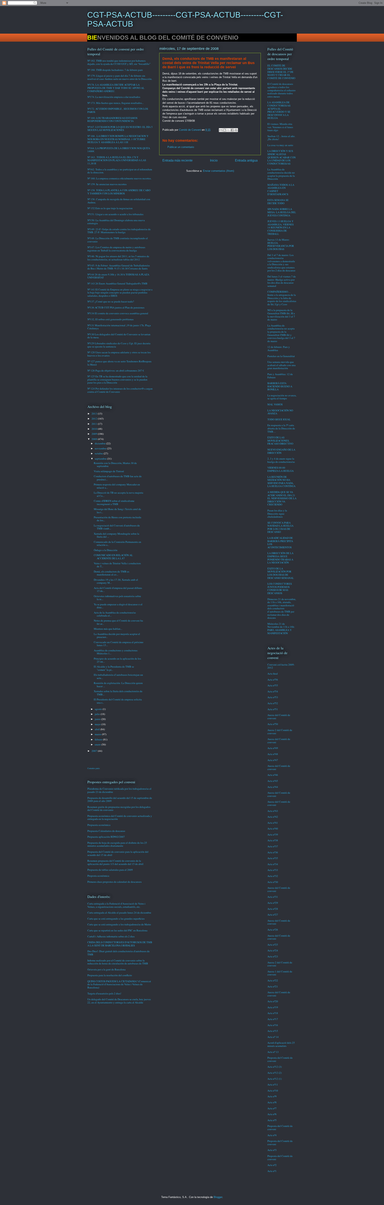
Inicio (214, 160)
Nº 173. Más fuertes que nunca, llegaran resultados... (115, 103)
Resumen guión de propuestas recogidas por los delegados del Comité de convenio (118, 808)
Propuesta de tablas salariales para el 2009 (110, 870)
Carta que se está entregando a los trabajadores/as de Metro (119, 924)
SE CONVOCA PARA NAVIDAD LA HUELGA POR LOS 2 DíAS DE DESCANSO (280, 527)
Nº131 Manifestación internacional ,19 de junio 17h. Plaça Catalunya (119, 326)
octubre (99, 453)
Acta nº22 (272, 980)
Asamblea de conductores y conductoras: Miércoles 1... (116, 652)
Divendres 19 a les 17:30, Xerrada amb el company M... (116, 581)
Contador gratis (93, 768)
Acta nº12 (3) (274, 1066)
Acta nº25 (272, 944)
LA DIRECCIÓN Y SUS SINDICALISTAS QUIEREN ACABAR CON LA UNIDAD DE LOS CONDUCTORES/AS (281, 157)
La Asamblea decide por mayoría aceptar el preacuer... (117, 635)
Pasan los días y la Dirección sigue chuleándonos (277, 513)
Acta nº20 (272, 1001)
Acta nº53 (272, 697)
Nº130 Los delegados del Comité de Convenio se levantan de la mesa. (118, 335)
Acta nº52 (272, 703)
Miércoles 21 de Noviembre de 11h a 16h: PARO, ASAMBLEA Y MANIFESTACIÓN (281, 628)
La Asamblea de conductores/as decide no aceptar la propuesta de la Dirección (281, 174)
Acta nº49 (272, 748)
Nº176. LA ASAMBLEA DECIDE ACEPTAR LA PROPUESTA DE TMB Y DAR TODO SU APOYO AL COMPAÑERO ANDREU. (115, 88)
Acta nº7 (272, 1108)
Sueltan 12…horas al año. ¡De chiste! (281, 137)
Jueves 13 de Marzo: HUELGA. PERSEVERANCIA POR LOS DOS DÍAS (280, 244)
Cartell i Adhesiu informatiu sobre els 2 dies (111, 936)
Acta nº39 (272, 834)
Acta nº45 (272, 781)
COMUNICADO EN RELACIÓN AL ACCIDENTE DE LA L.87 (113, 556)
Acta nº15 (272, 1031)
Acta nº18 (272, 1013)
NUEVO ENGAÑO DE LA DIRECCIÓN (281, 451)
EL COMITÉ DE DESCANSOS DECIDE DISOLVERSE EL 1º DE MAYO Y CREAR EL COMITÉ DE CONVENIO (281, 72)
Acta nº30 (272, 882)
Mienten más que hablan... (108, 629)
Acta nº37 (272, 846)
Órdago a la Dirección (105, 550)
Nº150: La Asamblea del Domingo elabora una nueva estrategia (116, 221)
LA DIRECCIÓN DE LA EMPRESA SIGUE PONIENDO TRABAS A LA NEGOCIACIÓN (280, 557)
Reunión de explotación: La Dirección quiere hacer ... (118, 684)
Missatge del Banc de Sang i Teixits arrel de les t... (117, 510)
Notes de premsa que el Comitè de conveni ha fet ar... (118, 622)
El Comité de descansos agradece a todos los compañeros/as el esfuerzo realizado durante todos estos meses (281, 90)
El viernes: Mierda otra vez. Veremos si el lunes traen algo (280, 127)
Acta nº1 (272, 1171)
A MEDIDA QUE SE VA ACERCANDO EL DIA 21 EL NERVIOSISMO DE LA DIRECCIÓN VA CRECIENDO (281, 498)
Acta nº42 (272, 816)
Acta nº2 (272, 1165)
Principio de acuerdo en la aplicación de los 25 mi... (117, 660)
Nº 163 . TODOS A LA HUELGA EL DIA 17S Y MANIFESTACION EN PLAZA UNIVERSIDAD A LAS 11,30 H (116, 160)
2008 (95, 439)
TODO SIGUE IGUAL (279, 419)
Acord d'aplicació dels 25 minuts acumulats (281, 1044)
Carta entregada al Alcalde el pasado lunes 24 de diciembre (119, 912)
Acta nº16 (272, 1025)
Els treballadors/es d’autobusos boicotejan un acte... (118, 676)
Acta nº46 (272, 775)
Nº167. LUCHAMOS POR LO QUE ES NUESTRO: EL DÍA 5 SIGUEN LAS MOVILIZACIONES (120, 128)
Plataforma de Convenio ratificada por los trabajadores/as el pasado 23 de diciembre (119, 790)
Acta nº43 (272, 811)
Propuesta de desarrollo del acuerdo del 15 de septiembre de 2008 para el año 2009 (119, 799)
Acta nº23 (272, 956)
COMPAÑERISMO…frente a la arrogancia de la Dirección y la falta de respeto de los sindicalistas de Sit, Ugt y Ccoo (281, 298)
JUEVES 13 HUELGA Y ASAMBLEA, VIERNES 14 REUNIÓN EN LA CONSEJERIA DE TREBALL (280, 227)
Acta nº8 (272, 1102)
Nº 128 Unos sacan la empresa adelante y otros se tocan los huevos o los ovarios (119, 353)
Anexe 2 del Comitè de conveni (279, 731)
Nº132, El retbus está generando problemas (110, 319)
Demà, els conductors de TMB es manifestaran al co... (111, 573)
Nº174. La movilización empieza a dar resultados (113, 97)
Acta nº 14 (273, 1037)
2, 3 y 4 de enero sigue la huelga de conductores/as (281, 460)
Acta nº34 (272, 864)
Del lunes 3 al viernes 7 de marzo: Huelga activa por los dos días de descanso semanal (281, 281)
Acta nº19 (272, 1007)
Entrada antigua (246, 160)
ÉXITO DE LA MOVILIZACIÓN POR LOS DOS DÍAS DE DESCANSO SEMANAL (280, 573)
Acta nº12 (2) (274, 1072)
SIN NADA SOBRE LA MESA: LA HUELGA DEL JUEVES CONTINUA (281, 212)
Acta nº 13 (273, 1052)
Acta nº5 (272, 1120)
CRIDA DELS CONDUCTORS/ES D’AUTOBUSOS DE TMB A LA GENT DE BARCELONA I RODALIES (119, 943)
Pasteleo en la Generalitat (281, 356)
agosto (99, 709)
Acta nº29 (272, 903)
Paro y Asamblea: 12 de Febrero (280, 375)
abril (97, 729)
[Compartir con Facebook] (232, 130)
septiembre (101, 458)
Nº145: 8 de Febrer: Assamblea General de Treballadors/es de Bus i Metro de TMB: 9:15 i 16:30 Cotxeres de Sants (118, 267)
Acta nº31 (272, 897)
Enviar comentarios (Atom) (218, 170)
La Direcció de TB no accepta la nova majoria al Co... (118, 494)
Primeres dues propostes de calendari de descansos (114, 882)
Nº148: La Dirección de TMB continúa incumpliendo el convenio (117, 239)
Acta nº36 (272, 852)
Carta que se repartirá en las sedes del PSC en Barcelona (117, 930)
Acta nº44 (272, 787)
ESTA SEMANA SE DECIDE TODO (278, 201)
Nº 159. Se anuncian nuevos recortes (107, 184)
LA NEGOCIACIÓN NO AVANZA (280, 412)
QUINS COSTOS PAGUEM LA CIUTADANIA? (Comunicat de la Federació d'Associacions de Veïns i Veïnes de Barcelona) (119, 984)
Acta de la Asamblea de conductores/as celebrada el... (115, 614)
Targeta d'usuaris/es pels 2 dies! (104, 993)
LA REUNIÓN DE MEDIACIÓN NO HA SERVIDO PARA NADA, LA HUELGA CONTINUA (281, 481)
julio (98, 714)
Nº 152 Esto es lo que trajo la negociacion (110, 208)
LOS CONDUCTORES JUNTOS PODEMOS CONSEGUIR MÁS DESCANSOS (279, 588)
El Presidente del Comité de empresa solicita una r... (118, 701)
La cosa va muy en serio (280, 145)
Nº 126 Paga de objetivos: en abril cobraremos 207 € (115, 370)
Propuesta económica (98, 825)
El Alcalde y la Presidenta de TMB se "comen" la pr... (114, 668)
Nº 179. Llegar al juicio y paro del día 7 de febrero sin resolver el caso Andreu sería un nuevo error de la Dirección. (119, 77)
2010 (95, 429)
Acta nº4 (272, 1135)
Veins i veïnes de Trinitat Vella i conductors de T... (117, 564)
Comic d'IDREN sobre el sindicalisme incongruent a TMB (114, 502)
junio (98, 719)
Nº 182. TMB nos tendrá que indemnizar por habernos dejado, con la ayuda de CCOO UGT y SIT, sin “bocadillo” (119, 62)
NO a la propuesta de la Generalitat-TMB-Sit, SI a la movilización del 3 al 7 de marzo (281, 314)
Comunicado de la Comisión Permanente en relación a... (117, 543)
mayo (98, 724)
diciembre (100, 443)
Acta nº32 (272, 876)
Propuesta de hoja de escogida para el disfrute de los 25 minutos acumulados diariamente (117, 844)
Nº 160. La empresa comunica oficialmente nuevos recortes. (119, 178)
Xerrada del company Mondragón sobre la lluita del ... (116, 535)
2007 (95, 751)
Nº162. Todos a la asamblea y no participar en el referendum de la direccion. (119, 171)
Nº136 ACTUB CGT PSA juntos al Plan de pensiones (115, 307)
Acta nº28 (272, 909)
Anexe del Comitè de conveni (278, 716)
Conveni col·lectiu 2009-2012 (281, 666)
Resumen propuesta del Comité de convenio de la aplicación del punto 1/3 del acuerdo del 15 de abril (115, 862)
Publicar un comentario (180, 147)
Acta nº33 (272, 870)
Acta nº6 (272, 1114)
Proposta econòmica (98, 876)
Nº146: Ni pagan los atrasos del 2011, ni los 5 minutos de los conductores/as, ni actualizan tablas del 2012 (118, 257)
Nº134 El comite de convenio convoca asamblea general (117, 313)
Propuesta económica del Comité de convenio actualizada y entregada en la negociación (119, 817)
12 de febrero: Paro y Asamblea (278, 348)
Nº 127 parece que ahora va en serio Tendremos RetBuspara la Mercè (119, 362)
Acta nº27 (272, 914)
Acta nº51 (272, 709)
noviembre (101, 448)
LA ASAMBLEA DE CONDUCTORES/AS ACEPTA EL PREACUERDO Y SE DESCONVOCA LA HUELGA (278, 110)
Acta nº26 (272, 929)
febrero (99, 739)
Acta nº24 (272, 950)
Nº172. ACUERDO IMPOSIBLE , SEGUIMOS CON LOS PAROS (117, 110)
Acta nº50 (272, 724)
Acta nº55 (272, 685)
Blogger (218, 1197)
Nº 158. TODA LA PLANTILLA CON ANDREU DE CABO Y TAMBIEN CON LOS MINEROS (118, 191)
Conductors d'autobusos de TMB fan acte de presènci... (118, 477)
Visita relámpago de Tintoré (109, 471)
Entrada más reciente (177, 160)
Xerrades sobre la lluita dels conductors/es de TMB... (118, 692)
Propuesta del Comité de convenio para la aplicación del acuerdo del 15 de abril (117, 853)
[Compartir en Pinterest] (236, 130)
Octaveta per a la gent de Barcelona (106, 969)
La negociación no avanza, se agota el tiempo (281, 397)
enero (98, 744)
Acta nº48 (272, 754)
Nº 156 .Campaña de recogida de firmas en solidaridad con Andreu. (118, 200)
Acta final (272, 673)
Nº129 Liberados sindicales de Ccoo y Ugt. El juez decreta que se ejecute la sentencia (118, 344)
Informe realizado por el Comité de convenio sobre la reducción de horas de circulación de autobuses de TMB (117, 962)
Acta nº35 (272, 858)
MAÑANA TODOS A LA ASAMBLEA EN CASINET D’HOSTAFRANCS (280, 189)
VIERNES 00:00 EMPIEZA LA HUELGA (280, 469)
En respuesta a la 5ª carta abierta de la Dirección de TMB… (281, 428)
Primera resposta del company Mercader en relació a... (117, 486)
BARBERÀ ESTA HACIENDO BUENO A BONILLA (279, 386)
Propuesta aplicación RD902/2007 (106, 836)
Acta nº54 (272, 691)
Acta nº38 (272, 840)
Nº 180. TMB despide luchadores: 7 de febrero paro (115, 70)
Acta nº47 (272, 760)
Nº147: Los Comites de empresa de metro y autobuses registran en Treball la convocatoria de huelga (116, 248)
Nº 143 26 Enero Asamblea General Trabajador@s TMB (117, 283)
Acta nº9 (272, 1096)
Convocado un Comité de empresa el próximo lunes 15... (118, 643)
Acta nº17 (272, 1019)
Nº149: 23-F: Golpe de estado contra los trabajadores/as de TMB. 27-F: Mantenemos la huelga (119, 230)
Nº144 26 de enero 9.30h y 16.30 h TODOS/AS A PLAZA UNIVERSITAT (118, 276)
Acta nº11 (272, 1084)
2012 (95, 418)
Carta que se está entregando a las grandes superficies (116, 918)
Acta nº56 (272, 679)
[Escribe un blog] (225, 130)
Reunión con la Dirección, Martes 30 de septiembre (115, 464)
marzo (98, 734)
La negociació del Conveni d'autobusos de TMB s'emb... (117, 527)
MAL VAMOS (275, 404)
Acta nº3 (272, 1150)
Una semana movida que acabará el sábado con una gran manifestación (281, 365)
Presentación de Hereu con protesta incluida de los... (117, 518)
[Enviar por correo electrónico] (221, 130)
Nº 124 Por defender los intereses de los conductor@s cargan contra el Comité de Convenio (120, 390)
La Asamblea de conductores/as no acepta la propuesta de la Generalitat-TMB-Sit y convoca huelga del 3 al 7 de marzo (281, 333)
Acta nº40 (272, 828)
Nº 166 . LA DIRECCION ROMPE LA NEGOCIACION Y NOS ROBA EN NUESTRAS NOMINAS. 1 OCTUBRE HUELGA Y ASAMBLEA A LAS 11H (117, 139)
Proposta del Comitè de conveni (280, 1059)
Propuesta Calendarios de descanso (106, 831)
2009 (95, 434)
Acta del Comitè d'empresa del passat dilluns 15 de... (118, 589)
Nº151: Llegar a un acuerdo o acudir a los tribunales (115, 214)
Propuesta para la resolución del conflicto (109, 975)
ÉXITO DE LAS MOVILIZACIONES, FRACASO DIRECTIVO (280, 440)
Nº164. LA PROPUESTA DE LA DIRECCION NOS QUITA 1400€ (118, 149)
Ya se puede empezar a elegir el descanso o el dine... (118, 605)
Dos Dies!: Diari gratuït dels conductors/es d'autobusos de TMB (118, 952)
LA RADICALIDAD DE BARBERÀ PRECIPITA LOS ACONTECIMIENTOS (280, 542)
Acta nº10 (272, 1090)
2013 (95, 413)
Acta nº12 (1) (274, 1078)
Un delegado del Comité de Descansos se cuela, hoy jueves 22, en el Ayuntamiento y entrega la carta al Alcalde (119, 1000)
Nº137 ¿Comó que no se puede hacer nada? (110, 301)
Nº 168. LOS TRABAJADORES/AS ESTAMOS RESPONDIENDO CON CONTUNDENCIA (112, 119)
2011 (95, 424)
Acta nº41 (272, 822)
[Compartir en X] (228, 130)
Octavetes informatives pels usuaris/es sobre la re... (117, 597)
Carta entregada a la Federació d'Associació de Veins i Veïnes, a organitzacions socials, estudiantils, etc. (116, 905)
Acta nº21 (272, 986)
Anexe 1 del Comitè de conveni (279, 973)
